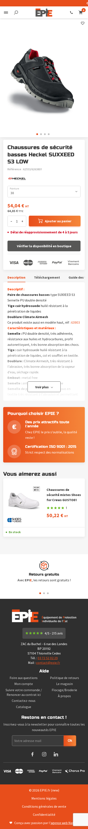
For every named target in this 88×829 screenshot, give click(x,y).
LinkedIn (56, 754)
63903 (75, 322)
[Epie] (44, 12)
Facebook (32, 754)
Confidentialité (44, 814)
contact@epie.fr (48, 662)
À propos (64, 696)
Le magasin (64, 684)
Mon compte (23, 684)
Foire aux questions (24, 678)
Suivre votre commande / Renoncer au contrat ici (24, 692)
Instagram (44, 754)
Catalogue (23, 707)
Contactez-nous (23, 700)
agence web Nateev (65, 823)
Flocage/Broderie (64, 690)
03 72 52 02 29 (71, 12)
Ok (70, 740)
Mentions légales (44, 798)
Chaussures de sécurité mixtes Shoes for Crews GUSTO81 (64, 494)
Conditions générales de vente (44, 806)
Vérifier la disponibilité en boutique (44, 246)
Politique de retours (64, 678)
